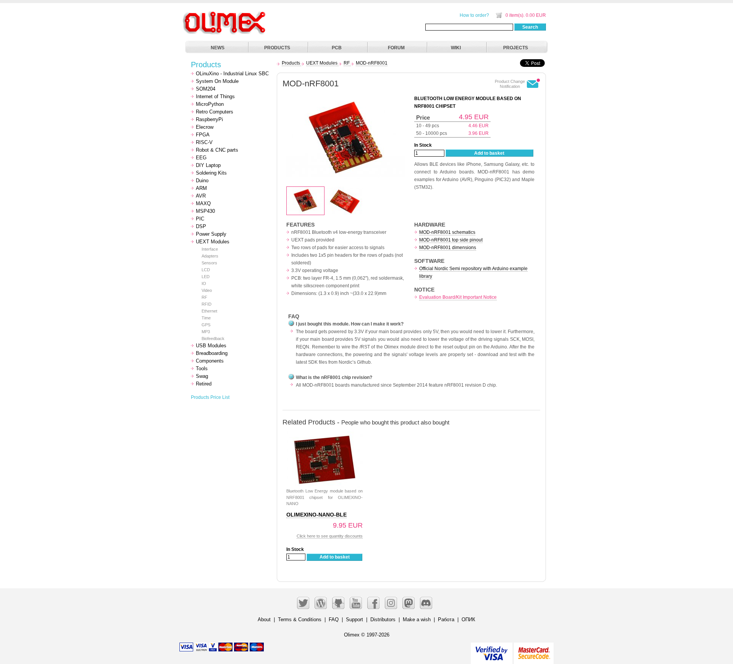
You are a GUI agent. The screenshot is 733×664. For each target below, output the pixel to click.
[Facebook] (373, 603)
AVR (201, 196)
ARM (201, 188)
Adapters (210, 256)
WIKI (456, 47)
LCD (206, 269)
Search (530, 27)
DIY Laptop (208, 165)
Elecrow (204, 127)
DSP (201, 226)
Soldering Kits (211, 173)
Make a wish (417, 619)
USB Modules (211, 345)
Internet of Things (215, 96)
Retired (204, 384)
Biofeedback (213, 338)
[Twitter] (303, 603)
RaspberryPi (209, 119)
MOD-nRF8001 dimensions (447, 247)
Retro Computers (214, 112)
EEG (201, 157)
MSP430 (205, 211)
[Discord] (426, 603)
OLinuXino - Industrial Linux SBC (232, 73)
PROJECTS (515, 47)
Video (207, 290)
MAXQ (203, 203)
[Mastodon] (408, 603)
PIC (200, 219)
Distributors (383, 619)
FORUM (396, 47)
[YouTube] (356, 603)
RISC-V (204, 142)
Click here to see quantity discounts (330, 536)
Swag (202, 376)
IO (204, 283)
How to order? (474, 15)
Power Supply (211, 234)
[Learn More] (534, 650)
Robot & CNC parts (217, 150)
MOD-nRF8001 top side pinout (451, 240)
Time (206, 318)
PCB (337, 47)
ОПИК (468, 619)
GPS (206, 324)
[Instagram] (391, 603)
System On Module (217, 81)
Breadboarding (212, 353)
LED (206, 276)
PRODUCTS (277, 47)
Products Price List (210, 397)
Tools (202, 368)
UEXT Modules (212, 242)
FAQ (334, 619)
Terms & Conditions (299, 619)
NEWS (217, 47)
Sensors (209, 263)
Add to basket (489, 153)
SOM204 (205, 89)
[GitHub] (338, 603)
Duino (202, 180)
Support (354, 619)
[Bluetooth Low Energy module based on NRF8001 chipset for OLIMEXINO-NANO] (324, 434)
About (264, 619)
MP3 (206, 331)
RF (204, 297)
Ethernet (209, 311)
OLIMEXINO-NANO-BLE (316, 515)
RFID (207, 304)
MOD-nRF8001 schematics (447, 232)
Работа (446, 619)
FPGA (203, 135)
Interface (210, 249)
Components (210, 361)
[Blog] (321, 603)
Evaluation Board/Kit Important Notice (458, 297)
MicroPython (210, 104)
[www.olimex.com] (225, 13)
